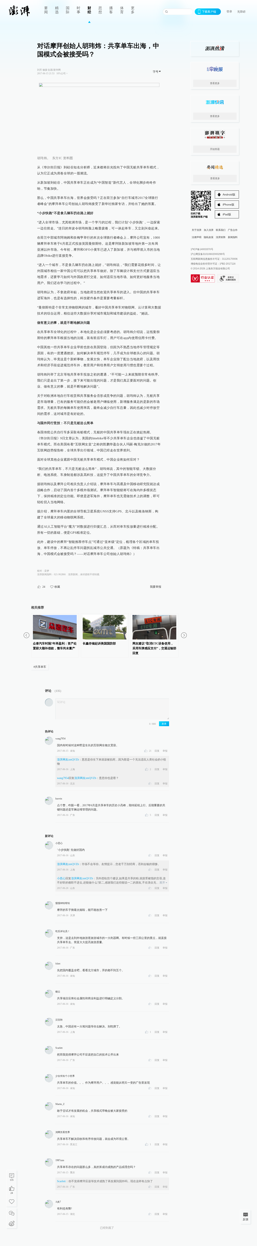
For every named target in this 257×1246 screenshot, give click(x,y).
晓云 (57, 991)
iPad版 (227, 214)
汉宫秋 (59, 1019)
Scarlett (58, 1047)
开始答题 (215, 149)
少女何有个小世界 (65, 1076)
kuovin (58, 798)
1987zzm (59, 1160)
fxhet (57, 963)
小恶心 (59, 843)
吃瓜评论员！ (62, 931)
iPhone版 (228, 204)
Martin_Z (59, 1104)
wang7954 (60, 738)
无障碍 (241, 11)
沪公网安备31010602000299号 (208, 254)
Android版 (229, 194)
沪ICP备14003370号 (202, 249)
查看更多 (215, 83)
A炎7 (58, 1201)
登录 (229, 11)
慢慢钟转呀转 (62, 903)
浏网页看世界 (62, 1132)
